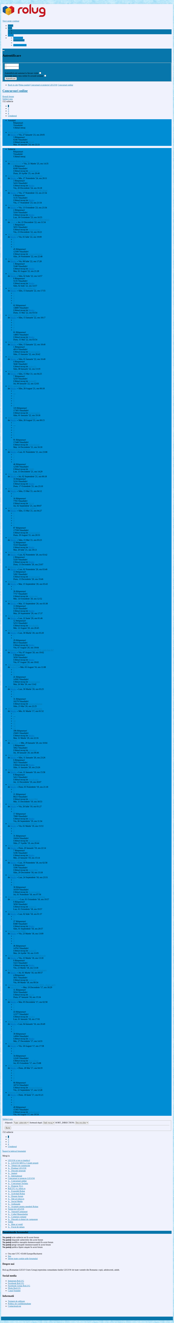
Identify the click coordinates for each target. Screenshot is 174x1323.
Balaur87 (32, 381)
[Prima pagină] (29, 16)
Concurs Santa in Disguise (19, 449)
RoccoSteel (33, 1061)
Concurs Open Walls (17, 931)
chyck (13, 222)
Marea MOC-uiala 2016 (18, 1021)
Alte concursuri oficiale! (18, 665)
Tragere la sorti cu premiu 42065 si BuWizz (26, 897)
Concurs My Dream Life (18, 1043)
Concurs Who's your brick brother (22, 823)
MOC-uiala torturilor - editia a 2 (21, 288)
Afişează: (9, 1122)
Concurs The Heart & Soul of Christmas (25, 176)
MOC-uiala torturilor (17, 386)
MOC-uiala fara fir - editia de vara (22, 1065)
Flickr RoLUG (14, 1288)
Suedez (32, 1017)
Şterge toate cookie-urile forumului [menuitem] (23, 1258)
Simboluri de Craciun (17, 552)
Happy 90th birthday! (17, 259)
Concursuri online (15, 90)
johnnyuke (33, 596)
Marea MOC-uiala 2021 (18, 371)
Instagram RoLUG (16, 1281)
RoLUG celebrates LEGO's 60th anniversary (27, 970)
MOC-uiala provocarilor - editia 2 (22, 508)
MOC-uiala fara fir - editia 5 (20, 489)
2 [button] (8, 108)
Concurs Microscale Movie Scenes (23, 804)
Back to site (13, 85)
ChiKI (31, 469)
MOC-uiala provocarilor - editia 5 (22, 234)
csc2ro (31, 995)
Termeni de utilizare (16, 1301)
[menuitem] (23, 30)
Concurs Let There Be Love (20, 205)
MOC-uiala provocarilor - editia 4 (22, 315)
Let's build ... (13, 537)
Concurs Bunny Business (19, 161)
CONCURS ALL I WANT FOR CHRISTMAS (28, 220)
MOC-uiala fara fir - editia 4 (20, 601)
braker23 (32, 366)
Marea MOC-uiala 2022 (18, 342)
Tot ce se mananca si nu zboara (21, 616)
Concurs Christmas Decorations (21, 999)
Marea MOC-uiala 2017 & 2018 (22, 845)
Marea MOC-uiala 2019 (18, 770)
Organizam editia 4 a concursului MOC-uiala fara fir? (31, 650)
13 (14, 728)
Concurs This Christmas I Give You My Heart (27, 190)
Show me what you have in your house (24, 474)
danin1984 (33, 799)
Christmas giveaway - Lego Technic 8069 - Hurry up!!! (31, 985)
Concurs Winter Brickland (19, 784)
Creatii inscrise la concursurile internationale (27, 955)
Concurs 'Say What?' (17, 273)
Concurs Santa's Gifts (17, 860)
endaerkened (15, 163)
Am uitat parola (11, 70)
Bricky (13, 135)
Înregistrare (7, 61)
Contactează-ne (14, 1306)
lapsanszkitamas (35, 254)
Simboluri (12, 581)
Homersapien (34, 229)
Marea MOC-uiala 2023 (18, 132)
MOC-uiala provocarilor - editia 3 (22, 418)
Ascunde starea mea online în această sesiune (24, 76)
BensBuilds (33, 625)
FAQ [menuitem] (15, 33)
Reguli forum (8, 96)
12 (14, 726)
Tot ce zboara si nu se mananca (21, 687)
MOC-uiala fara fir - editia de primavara (25, 709)
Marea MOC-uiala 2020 (18, 755)
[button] (12, 116)
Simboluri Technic (16, 567)
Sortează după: (36, 1122)
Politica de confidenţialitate (19, 1303)
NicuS (31, 142)
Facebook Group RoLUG (19, 1286)
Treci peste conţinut (10, 21)
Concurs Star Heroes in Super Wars (23, 911)
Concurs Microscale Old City (20, 1092)
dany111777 (15, 987)
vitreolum (14, 743)
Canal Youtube (14, 1290)
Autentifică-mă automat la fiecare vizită (22, 73)
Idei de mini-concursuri (18, 357)
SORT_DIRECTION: (65, 1122)
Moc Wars (12, 740)
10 (14, 721)
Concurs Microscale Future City (21, 875)
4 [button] (8, 113)
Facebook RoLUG (16, 1283)
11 (14, 723)
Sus (9, 1256)
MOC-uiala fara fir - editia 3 (20, 630)
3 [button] (8, 111)
